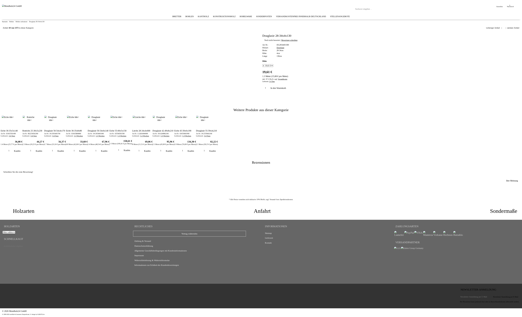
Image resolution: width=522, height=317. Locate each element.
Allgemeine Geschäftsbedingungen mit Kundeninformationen (160, 250)
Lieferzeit (269, 238)
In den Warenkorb (279, 88)
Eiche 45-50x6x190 (182, 131)
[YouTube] (21, 289)
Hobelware (246, 16)
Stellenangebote (340, 16)
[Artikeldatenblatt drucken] (265, 96)
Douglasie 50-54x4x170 (54, 131)
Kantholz (203, 16)
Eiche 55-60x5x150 (117, 131)
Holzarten (23, 211)
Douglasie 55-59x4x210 (206, 131)
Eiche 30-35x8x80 (74, 131)
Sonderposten (264, 16)
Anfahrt (262, 211)
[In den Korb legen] (122, 246)
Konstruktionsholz (224, 16)
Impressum (139, 255)
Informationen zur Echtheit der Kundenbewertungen (156, 265)
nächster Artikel (513, 28)
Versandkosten (282, 79)
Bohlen (189, 16)
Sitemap (268, 233)
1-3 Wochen (78, 136)
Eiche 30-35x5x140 (9, 131)
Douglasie (280, 48)
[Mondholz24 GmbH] (12, 6)
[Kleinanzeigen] (10, 289)
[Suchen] (417, 9)
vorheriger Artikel (493, 28)
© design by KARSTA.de (37, 314)
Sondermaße (503, 211)
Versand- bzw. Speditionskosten (281, 199)
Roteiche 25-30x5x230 (32, 131)
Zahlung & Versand (142, 241)
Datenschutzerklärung (143, 246)
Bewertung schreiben (289, 40)
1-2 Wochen (144, 136)
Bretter (176, 16)
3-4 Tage (272, 81)
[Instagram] (19, 289)
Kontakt (268, 243)
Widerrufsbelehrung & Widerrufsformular (152, 260)
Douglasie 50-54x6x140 (98, 131)
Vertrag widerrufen (189, 234)
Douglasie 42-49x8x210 (163, 131)
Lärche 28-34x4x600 (141, 131)
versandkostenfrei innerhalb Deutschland (301, 16)
